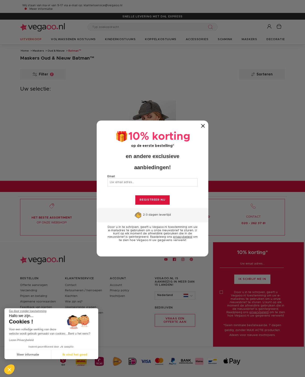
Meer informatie (28, 354)
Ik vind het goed (75, 354)
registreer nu (152, 199)
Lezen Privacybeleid (21, 340)
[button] (9, 369)
